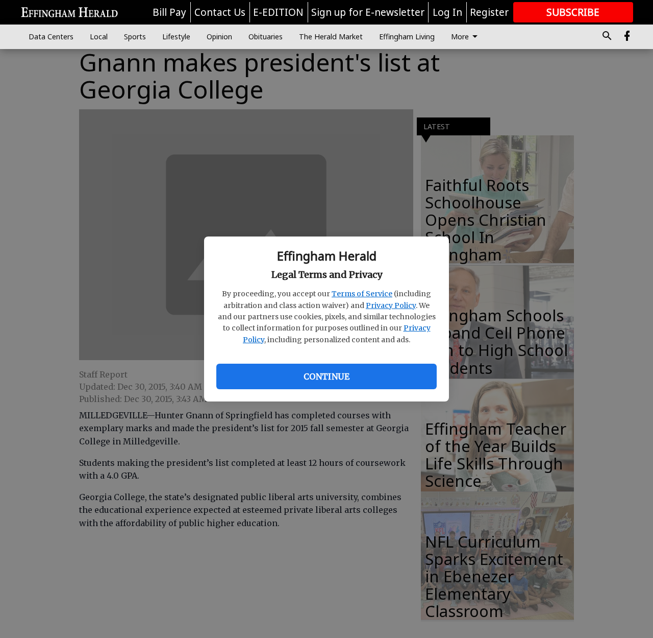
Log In (447, 12)
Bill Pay (169, 12)
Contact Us (219, 12)
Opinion (219, 36)
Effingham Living (407, 36)
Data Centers (51, 36)
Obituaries (265, 36)
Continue (326, 376)
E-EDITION (278, 12)
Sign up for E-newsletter (367, 12)
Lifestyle (176, 36)
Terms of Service (362, 293)
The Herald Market (331, 36)
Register (489, 12)
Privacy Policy (391, 305)
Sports (135, 36)
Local (99, 36)
